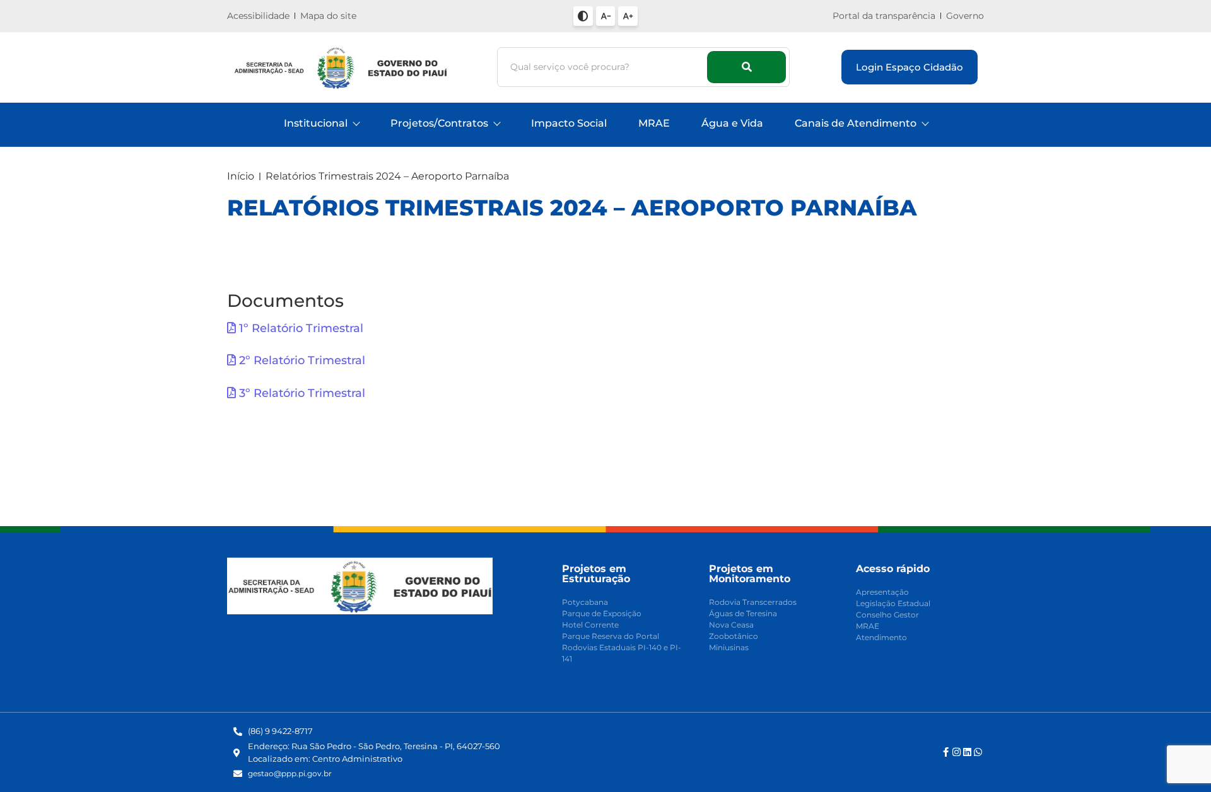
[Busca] (746, 67)
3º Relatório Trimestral (300, 393)
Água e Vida (732, 123)
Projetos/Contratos (439, 123)
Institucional (316, 123)
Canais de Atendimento (855, 123)
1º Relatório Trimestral (299, 328)
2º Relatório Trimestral (300, 360)
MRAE (654, 123)
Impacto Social (569, 123)
